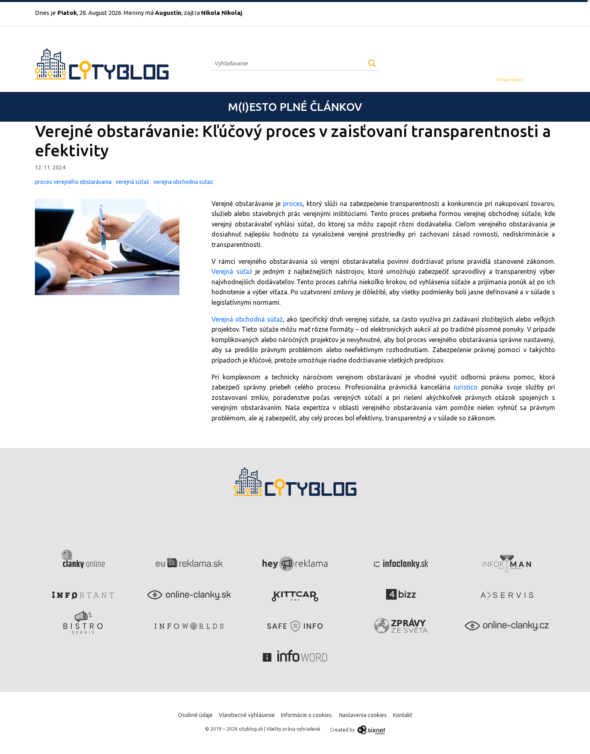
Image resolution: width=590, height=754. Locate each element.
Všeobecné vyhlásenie (247, 715)
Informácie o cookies (306, 715)
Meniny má (152, 12)
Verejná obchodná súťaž (247, 319)
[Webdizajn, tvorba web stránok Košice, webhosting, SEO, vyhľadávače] (370, 729)
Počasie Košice (510, 80)
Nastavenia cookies (363, 715)
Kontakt (402, 715)
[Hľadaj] (372, 63)
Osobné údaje (195, 715)
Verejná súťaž (232, 271)
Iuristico (464, 387)
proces (293, 203)
